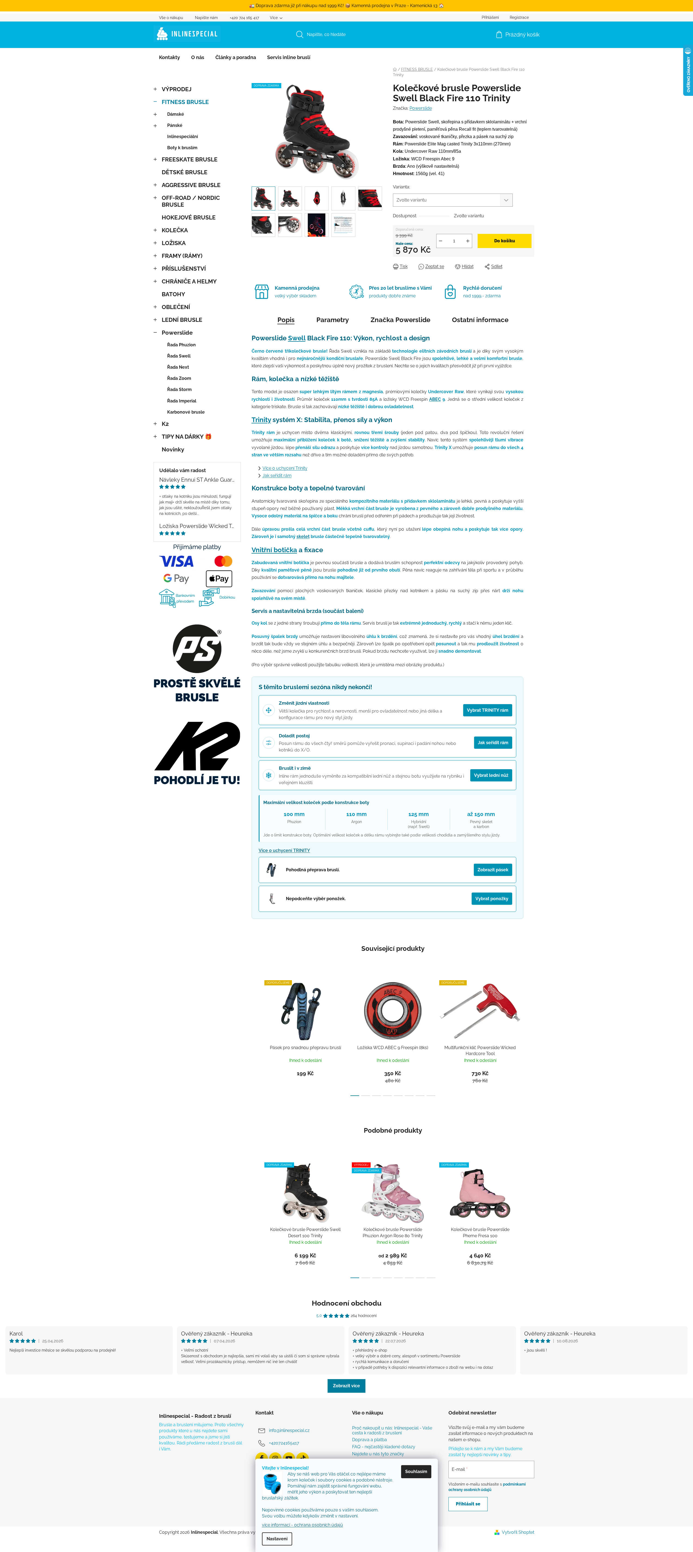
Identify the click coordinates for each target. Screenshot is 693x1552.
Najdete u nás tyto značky (378, 1454)
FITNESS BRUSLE (185, 102)
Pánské (174, 125)
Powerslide (177, 332)
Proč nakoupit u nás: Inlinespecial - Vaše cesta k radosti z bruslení (392, 1430)
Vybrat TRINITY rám (487, 710)
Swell (297, 338)
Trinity (261, 420)
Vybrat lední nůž (491, 775)
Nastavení (277, 1538)
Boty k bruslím (182, 147)
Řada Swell (179, 356)
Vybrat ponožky (491, 898)
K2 (165, 423)
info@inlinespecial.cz (289, 1430)
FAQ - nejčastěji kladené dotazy (383, 1446)
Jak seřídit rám (277, 475)
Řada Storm (179, 389)
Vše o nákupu (171, 18)
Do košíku (504, 240)
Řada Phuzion (181, 344)
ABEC (435, 399)
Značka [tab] (400, 320)
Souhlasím (416, 1471)
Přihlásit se (468, 1504)
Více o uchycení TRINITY (284, 850)
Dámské (175, 114)
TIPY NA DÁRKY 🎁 (187, 436)
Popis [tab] (286, 320)
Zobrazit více (346, 1385)
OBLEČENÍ (176, 307)
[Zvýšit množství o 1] (468, 241)
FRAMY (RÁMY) (182, 255)
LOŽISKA (174, 243)
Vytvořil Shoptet (518, 1532)
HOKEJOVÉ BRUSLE (189, 217)
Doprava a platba (369, 1439)
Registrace (519, 17)
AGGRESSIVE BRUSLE (191, 185)
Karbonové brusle (186, 412)
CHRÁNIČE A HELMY (189, 281)
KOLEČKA (175, 230)
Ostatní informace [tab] (480, 320)
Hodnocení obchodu (346, 1303)
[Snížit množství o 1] (440, 241)
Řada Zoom (179, 378)
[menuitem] (169, 57)
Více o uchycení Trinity (284, 468)
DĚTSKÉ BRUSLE (184, 172)
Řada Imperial (181, 401)
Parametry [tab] (332, 320)
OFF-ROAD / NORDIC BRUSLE (191, 201)
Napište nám (206, 18)
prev (256, 1036)
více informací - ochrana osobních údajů (302, 1524)
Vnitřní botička (274, 550)
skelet (303, 536)
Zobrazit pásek (493, 869)
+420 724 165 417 (244, 18)
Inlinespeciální (182, 136)
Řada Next (178, 367)
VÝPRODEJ (176, 89)
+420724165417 (284, 1443)
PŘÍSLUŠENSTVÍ (184, 268)
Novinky (173, 449)
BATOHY (173, 294)
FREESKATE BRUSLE (190, 159)
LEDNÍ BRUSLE (182, 319)
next (530, 1036)
